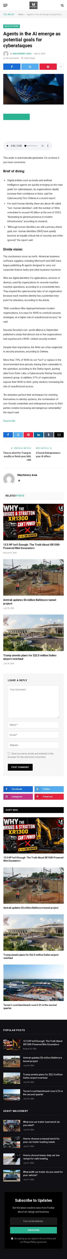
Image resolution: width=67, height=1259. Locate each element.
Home (20, 14)
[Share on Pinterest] (48, 67)
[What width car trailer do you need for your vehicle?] (11, 1175)
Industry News (12, 26)
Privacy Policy (30, 1242)
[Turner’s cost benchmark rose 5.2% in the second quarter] (33, 983)
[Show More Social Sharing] (61, 67)
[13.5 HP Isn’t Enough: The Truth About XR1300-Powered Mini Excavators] (33, 522)
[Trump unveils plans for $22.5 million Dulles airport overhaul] (33, 633)
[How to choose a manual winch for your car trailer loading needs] (11, 1142)
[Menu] (5, 5)
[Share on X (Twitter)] (30, 67)
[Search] (62, 5)
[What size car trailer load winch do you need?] (11, 1125)
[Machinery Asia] (33, 5)
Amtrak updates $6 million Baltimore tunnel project (30, 907)
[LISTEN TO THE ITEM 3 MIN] (16, 117)
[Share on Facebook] (11, 67)
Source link (9, 420)
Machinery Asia (22, 53)
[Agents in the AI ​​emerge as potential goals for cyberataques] (33, 89)
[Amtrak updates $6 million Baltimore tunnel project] (33, 577)
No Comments (12, 58)
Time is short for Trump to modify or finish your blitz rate (17, 456)
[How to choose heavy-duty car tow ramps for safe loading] (11, 1159)
